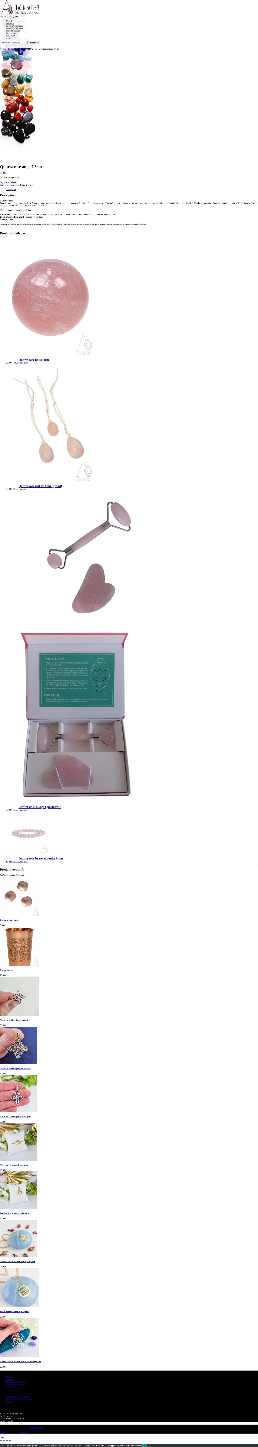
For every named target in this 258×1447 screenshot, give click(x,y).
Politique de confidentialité (17, 1397)
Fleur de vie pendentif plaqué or (14, 1311)
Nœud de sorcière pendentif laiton (15, 1068)
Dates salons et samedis (16, 1384)
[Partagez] (7, 1440)
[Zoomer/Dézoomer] (1, 1440)
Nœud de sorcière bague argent (14, 1020)
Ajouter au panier (8, 182)
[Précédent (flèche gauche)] (1, 1443)
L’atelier (10, 21)
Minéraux (22, 49)
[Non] (148, 1446)
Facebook (10, 1387)
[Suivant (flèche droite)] (4, 1443)
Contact (9, 38)
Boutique (12, 49)
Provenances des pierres (16, 1382)
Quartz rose (32, 49)
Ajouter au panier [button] (20, 363)
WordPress (23, 1432)
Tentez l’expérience (14, 28)
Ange (31, 185)
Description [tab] (11, 189)
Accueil (3, 49)
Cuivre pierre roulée (9, 920)
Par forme (10, 35)
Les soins (10, 23)
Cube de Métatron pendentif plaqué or (17, 1261)
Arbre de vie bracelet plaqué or (14, 1165)
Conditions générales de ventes (19, 1399)
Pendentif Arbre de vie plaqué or (15, 1213)
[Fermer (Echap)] (10, 1440)
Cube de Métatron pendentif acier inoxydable (20, 1362)
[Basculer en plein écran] (4, 1440)
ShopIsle (4, 1432)
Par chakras (11, 33)
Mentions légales (37, 1428)
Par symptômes (13, 31)
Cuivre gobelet (6, 970)
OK (2, 1437)
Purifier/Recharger (14, 26)
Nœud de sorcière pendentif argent (15, 1117)
